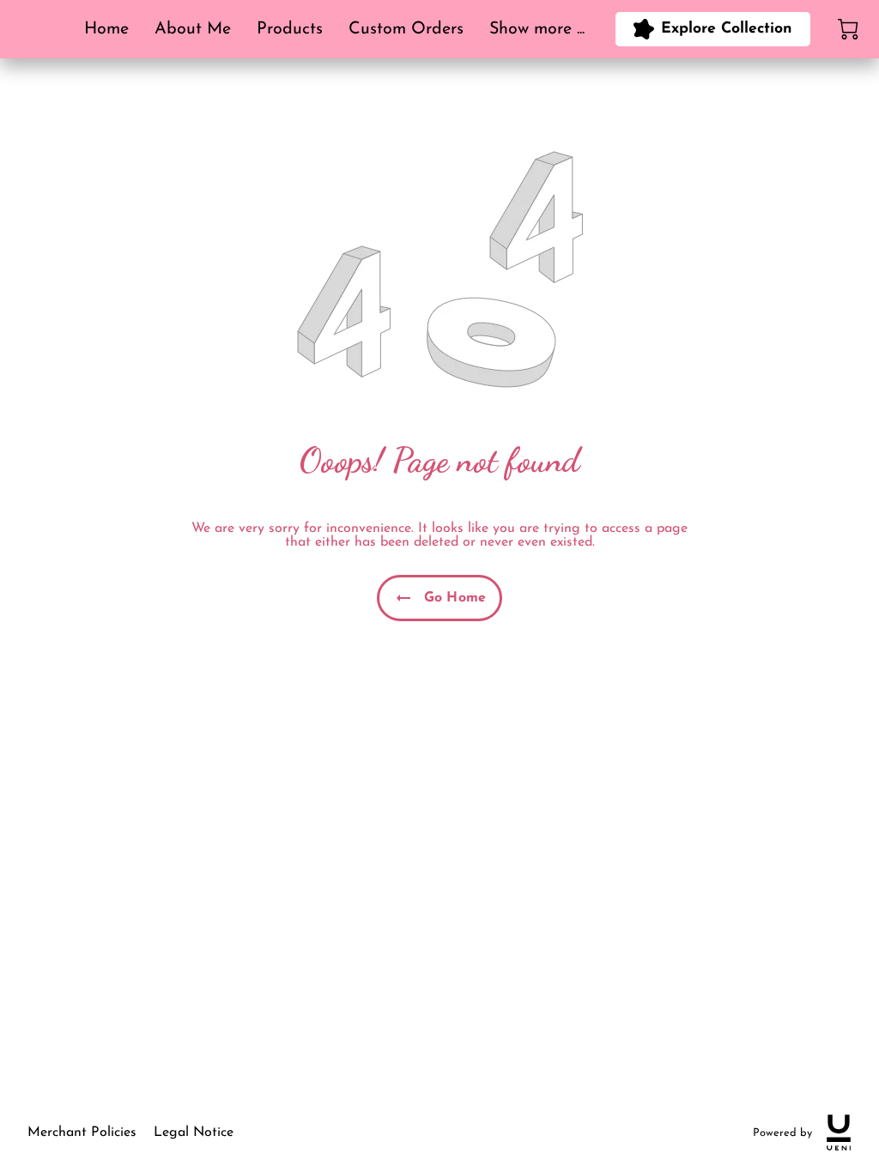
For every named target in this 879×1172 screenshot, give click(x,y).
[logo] (839, 1132)
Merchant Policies (81, 1132)
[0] (848, 29)
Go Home (455, 598)
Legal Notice (193, 1132)
